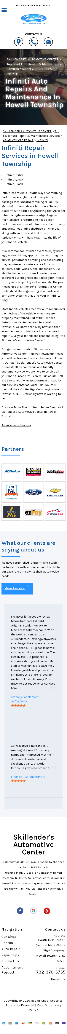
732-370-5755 (28, 862)
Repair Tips (10, 955)
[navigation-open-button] (4, 10)
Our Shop (8, 937)
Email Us (58, 979)
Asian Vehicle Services (16, 425)
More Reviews (14, 588)
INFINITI (12, 73)
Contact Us (10, 961)
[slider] (18, 705)
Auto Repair (10, 949)
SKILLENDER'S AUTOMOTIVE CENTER (33, 59)
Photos (7, 943)
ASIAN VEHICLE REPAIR (38, 69)
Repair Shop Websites (47, 1000)
